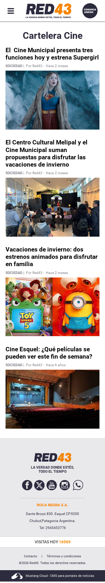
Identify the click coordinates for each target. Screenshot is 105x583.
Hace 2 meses (57, 66)
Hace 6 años (56, 365)
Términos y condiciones (64, 556)
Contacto (30, 556)
